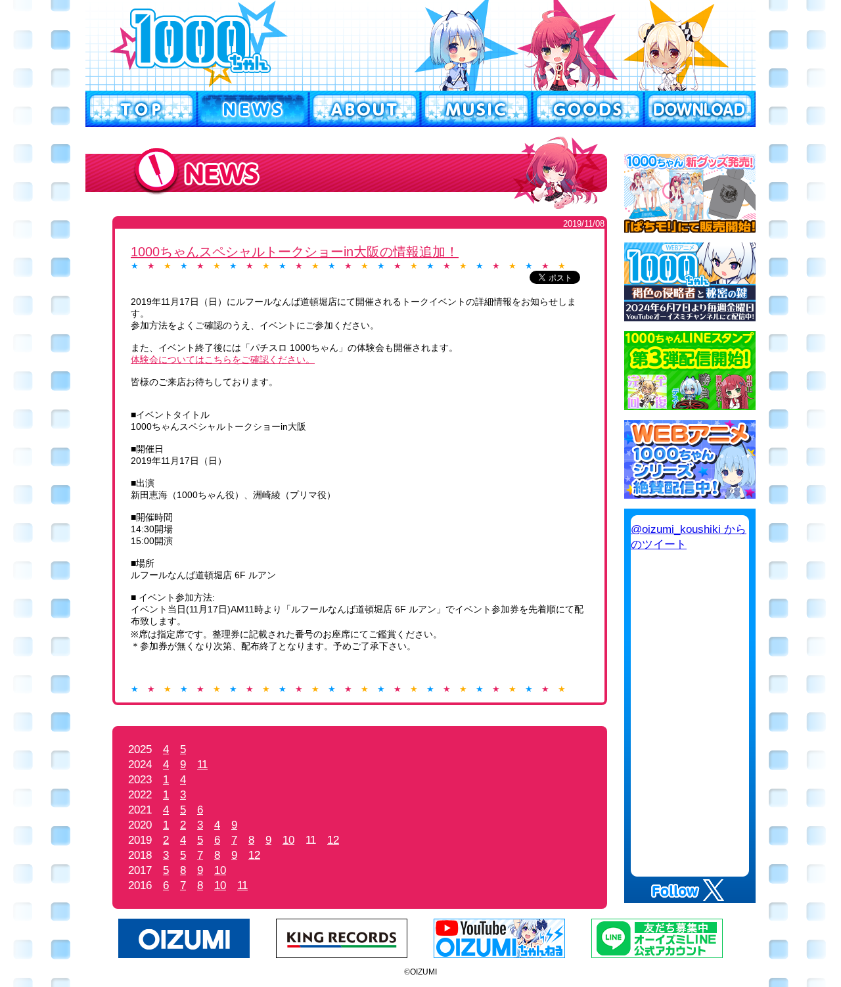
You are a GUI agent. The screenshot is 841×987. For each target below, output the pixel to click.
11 (202, 764)
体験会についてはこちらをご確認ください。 (223, 359)
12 (333, 840)
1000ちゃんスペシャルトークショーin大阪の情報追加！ (295, 251)
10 (288, 840)
